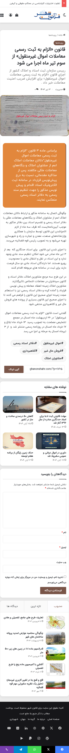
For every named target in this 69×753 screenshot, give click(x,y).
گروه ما (31, 719)
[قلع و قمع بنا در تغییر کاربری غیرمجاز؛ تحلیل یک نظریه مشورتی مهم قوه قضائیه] (55, 685)
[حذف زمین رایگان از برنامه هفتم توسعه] (18, 440)
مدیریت (59, 89)
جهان (23, 719)
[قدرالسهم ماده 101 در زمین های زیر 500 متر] (55, 653)
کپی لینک (14, 369)
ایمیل (62, 547)
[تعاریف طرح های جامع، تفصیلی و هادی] (55, 622)
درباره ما (41, 719)
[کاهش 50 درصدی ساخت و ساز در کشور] (18, 404)
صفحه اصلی (53, 719)
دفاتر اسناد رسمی (24, 343)
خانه (60, 35)
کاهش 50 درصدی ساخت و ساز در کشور (19, 417)
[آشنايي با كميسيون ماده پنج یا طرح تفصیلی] (55, 669)
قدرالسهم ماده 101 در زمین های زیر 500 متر (24, 650)
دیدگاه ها (12, 606)
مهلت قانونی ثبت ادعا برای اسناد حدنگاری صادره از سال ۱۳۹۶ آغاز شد (52, 419)
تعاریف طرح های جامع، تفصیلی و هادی (23, 617)
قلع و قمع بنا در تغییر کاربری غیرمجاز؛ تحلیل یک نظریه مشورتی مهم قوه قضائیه (24, 683)
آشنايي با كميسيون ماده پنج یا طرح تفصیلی (26, 666)
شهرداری (14, 719)
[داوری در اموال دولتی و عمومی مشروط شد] (51, 440)
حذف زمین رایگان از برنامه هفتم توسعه (20, 454)
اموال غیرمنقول (52, 343)
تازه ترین (36, 606)
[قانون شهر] (46, 15)
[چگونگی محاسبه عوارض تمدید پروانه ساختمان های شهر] (55, 638)
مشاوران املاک (52, 358)
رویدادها (52, 35)
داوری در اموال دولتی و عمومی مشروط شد (54, 454)
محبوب (58, 606)
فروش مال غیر (52, 351)
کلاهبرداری (29, 351)
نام (64, 532)
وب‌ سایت (61, 562)
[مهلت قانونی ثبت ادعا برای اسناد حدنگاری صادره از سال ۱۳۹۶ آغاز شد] (51, 404)
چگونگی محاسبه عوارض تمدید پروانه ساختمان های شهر (25, 635)
